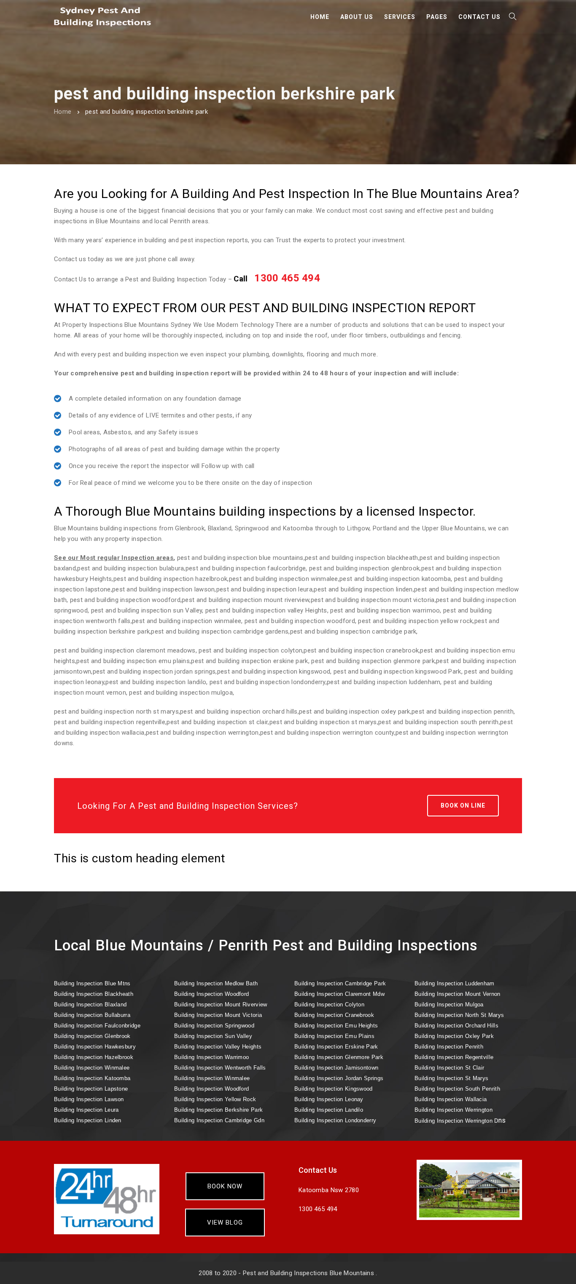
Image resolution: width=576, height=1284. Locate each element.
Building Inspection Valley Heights (217, 1046)
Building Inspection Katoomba (92, 1078)
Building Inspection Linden (87, 1120)
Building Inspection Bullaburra (92, 1015)
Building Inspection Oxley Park (454, 1036)
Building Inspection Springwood (214, 1025)
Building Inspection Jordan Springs (338, 1078)
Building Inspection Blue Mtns (92, 983)
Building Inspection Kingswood (333, 1089)
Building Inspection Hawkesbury (95, 1046)
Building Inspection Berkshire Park (218, 1110)
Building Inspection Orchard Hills (456, 1025)
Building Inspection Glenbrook (92, 1036)
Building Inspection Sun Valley (213, 1036)
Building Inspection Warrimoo (211, 1057)
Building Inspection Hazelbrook (93, 1057)
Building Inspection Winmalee (91, 1068)
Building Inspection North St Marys (459, 1015)
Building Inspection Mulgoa (449, 1004)
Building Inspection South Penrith (457, 1089)
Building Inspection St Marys (451, 1078)
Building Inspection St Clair (449, 1068)
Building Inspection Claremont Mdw (339, 994)
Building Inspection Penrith (449, 1046)
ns (460, 1120)
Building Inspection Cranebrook (334, 1015)
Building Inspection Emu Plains (334, 1036)
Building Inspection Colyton (329, 1004)
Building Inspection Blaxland (90, 1004)
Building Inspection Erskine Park (336, 1046)
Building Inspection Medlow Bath (216, 983)
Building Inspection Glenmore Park (338, 1057)
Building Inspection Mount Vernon (458, 994)
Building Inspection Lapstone (91, 1089)
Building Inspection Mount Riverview (220, 1004)
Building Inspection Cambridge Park (340, 983)
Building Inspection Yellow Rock (215, 1099)
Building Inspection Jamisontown (336, 1068)
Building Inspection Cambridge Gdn (219, 1120)
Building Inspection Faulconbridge (97, 1025)
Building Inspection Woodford (211, 994)
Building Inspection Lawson (89, 1099)
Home (62, 111)
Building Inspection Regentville (454, 1057)
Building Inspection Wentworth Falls (220, 1068)
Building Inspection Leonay (328, 1099)
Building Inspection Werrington (454, 1110)
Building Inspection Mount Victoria (218, 1015)
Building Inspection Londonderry (335, 1120)
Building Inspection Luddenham (455, 983)
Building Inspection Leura (86, 1110)
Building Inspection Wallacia (451, 1099)
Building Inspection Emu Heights (336, 1025)
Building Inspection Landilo (328, 1110)
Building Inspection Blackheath (93, 994)
